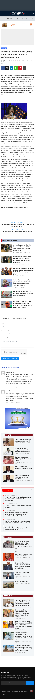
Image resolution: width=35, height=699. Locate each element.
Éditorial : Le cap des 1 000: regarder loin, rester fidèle (23, 458)
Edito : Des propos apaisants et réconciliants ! (23, 467)
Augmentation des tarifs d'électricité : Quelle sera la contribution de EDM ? (17, 225)
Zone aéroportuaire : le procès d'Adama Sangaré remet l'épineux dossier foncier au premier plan (23, 602)
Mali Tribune (16, 264)
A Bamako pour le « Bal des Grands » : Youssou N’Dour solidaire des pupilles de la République (22, 247)
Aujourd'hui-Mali (18, 549)
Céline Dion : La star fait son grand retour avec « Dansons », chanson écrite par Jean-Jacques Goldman (23, 282)
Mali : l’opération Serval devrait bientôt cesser (17, 231)
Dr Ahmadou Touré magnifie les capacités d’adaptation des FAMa (22, 449)
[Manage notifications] (31, 691)
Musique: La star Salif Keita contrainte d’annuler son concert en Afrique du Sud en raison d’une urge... (22, 304)
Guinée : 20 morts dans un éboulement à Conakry (18, 506)
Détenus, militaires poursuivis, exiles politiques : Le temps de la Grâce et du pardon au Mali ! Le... (23, 636)
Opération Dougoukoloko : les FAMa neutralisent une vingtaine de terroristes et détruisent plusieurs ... (23, 648)
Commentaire (5, 338)
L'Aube (16, 583)
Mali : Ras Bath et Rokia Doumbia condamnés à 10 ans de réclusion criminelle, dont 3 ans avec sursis (23, 624)
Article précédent (18, 222)
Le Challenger (16, 252)
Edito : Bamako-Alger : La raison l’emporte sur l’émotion (23, 477)
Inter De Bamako (18, 462)
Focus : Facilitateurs (21, 581)
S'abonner (30, 683)
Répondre (13, 387)
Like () (18, 387)
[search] (33, 13)
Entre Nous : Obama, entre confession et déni (23, 555)
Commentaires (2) (10, 367)
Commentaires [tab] (6, 318)
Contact (3, 694)
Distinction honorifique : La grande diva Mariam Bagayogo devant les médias (23, 293)
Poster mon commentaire (10, 358)
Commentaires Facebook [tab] (19, 318)
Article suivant (16, 229)
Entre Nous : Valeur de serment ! (22, 573)
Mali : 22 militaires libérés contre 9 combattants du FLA (16, 528)
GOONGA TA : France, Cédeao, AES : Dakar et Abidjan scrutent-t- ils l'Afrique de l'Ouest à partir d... (23, 545)
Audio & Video (26, 19)
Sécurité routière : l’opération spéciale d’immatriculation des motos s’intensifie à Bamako (22, 613)
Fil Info (3, 19)
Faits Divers (17, 19)
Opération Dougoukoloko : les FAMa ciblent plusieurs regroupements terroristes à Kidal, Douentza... (16, 514)
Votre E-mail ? (5, 331)
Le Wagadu (17, 607)
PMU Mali (9, 19)
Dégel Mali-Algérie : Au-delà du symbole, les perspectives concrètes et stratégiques (18, 498)
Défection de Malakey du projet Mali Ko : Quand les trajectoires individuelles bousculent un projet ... (23, 271)
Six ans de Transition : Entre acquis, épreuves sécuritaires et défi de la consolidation (22, 565)
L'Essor (14, 309)
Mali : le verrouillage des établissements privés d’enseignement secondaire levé (17, 522)
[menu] (2, 13)
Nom (2, 324)
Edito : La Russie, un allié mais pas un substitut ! (23, 440)
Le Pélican (17, 442)
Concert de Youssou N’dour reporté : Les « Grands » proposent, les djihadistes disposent (22, 259)
